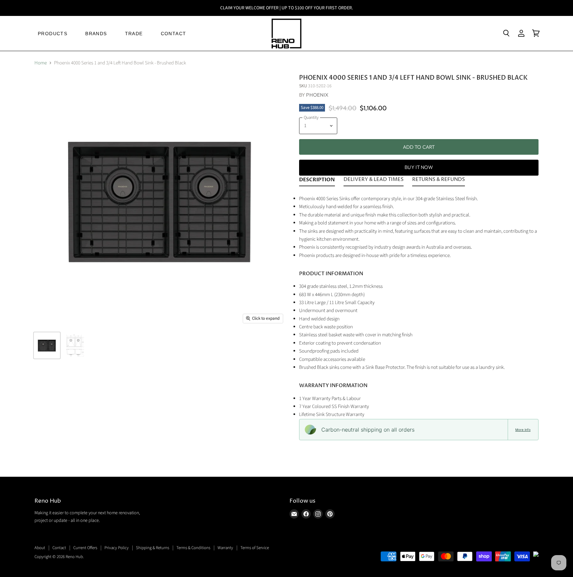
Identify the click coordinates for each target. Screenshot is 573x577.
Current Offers (85, 548)
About (39, 548)
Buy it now (419, 167)
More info (523, 430)
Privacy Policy (116, 548)
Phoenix (317, 95)
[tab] (317, 181)
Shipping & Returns (152, 548)
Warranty (225, 548)
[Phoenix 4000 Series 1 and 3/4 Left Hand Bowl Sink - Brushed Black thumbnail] (47, 345)
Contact (59, 548)
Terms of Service (254, 548)
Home (40, 63)
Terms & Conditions (193, 548)
